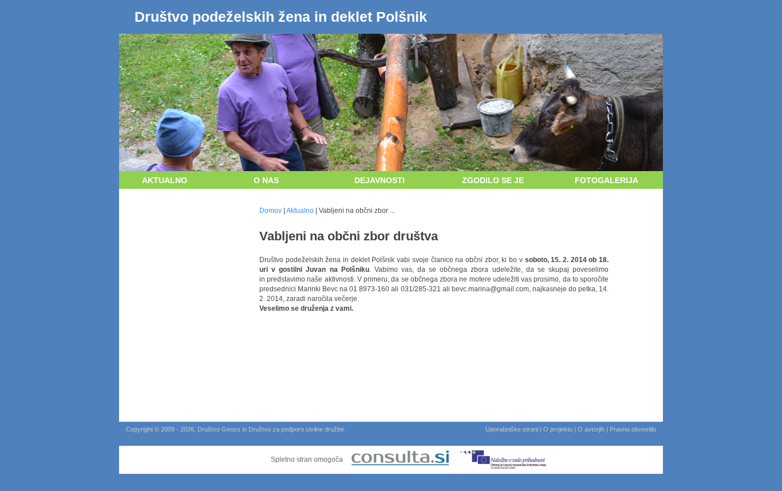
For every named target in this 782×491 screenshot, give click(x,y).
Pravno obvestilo (633, 429)
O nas (266, 180)
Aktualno (164, 180)
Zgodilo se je (493, 180)
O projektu (557, 429)
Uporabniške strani (511, 429)
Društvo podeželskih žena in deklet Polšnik (281, 17)
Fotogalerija (606, 180)
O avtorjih (591, 429)
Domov (270, 211)
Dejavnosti (379, 180)
